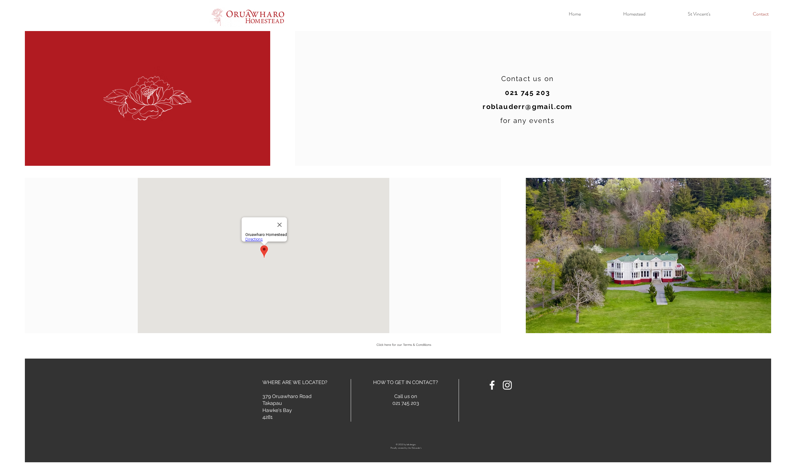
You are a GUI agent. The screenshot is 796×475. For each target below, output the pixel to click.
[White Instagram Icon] (507, 385)
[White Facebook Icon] (492, 385)
